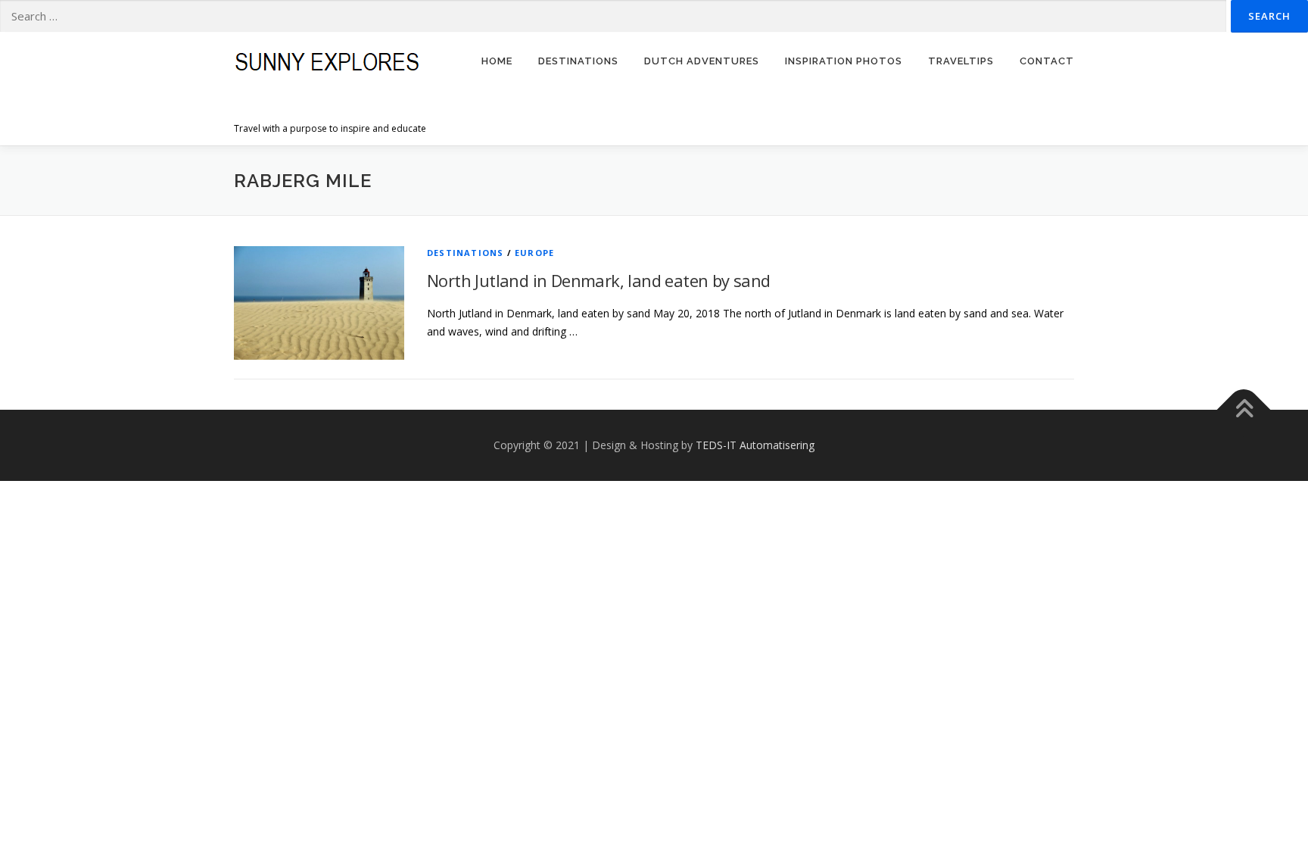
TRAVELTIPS (961, 61)
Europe (534, 252)
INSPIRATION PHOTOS (843, 61)
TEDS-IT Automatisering (755, 445)
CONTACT (1047, 61)
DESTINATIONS (578, 61)
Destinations (465, 252)
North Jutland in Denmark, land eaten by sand (599, 280)
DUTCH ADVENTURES (701, 61)
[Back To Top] (1244, 410)
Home (496, 61)
